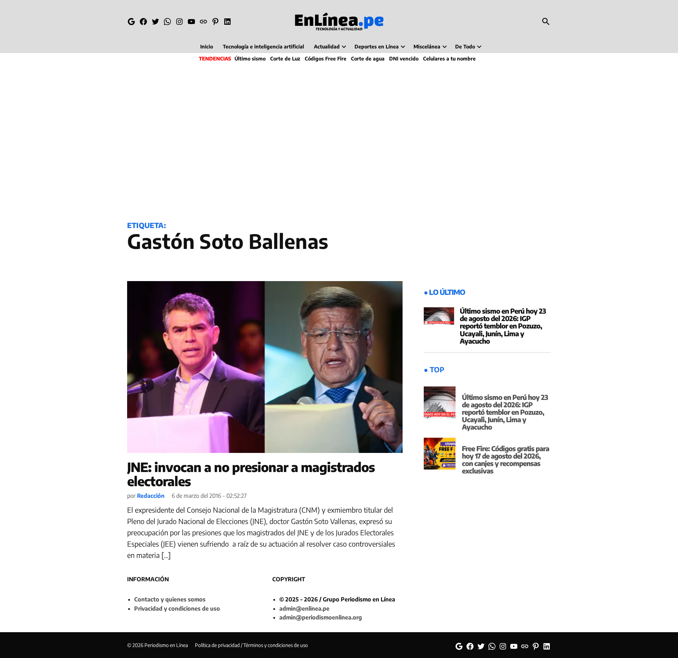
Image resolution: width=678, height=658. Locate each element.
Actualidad (327, 46)
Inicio (206, 46)
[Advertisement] (339, 140)
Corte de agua (368, 59)
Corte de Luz (285, 59)
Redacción (151, 495)
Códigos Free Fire (325, 59)
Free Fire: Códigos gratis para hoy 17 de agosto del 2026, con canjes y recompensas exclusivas (505, 459)
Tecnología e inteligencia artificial (263, 46)
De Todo (465, 46)
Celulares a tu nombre (449, 59)
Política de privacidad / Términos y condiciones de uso (251, 645)
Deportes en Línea (377, 46)
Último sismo (250, 59)
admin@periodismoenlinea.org (320, 617)
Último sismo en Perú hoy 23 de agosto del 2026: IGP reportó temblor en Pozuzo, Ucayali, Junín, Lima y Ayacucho (503, 326)
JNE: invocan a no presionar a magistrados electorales (251, 474)
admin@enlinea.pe (304, 608)
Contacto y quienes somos (170, 599)
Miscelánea (427, 46)
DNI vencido (403, 59)
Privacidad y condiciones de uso (177, 608)
